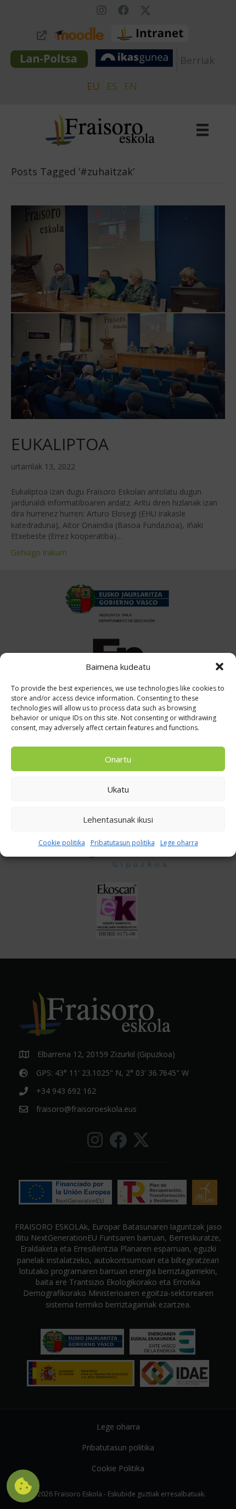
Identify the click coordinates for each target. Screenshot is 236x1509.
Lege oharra (179, 842)
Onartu (118, 759)
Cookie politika (61, 842)
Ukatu (118, 789)
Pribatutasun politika (123, 842)
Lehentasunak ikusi (118, 819)
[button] (219, 666)
